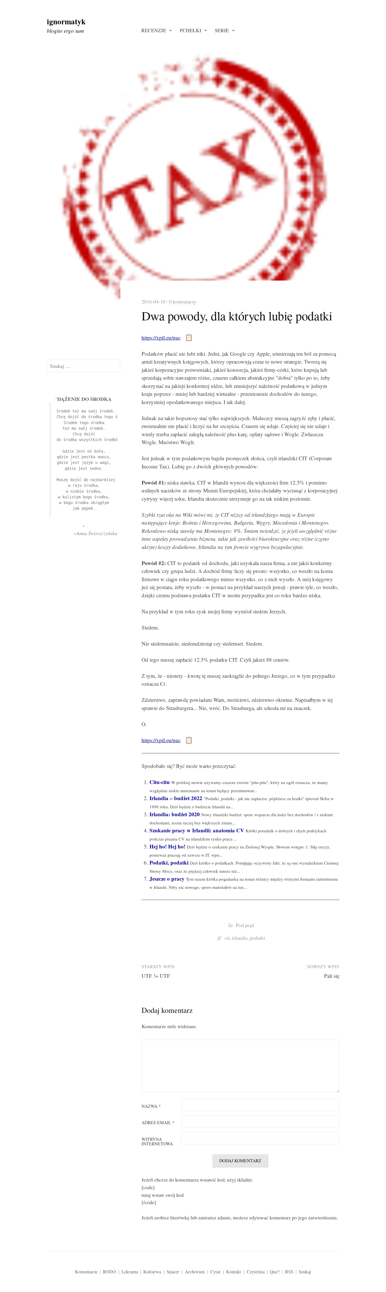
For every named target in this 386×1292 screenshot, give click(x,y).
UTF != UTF (156, 975)
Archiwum (195, 1271)
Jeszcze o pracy (167, 878)
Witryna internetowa (157, 1141)
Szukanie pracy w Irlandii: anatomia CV (196, 830)
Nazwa (151, 1106)
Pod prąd (245, 925)
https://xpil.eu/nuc (161, 337)
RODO (109, 1271)
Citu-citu (159, 782)
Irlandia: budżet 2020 (174, 814)
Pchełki (190, 30)
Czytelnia (255, 1271)
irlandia (240, 937)
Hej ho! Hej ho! (167, 846)
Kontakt (233, 1271)
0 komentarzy (182, 301)
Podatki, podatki (168, 862)
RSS (289, 1271)
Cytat (215, 1271)
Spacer (173, 1271)
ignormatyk (66, 21)
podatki (257, 937)
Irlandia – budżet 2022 (175, 798)
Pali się (331, 975)
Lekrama (130, 1271)
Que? (274, 1271)
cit (227, 937)
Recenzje (153, 30)
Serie (222, 30)
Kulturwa (152, 1271)
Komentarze (86, 1271)
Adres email (158, 1123)
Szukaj (305, 1271)
